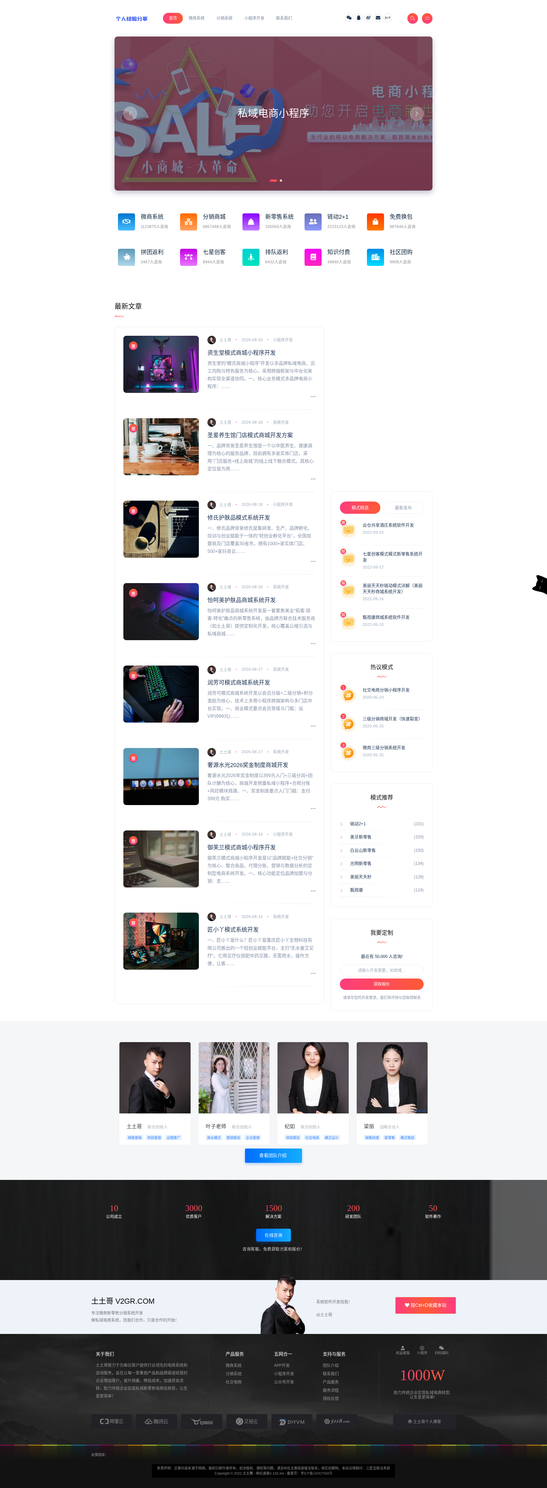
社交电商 (234, 1382)
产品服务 (331, 1382)
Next (417, 113)
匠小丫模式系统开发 (233, 930)
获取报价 (382, 984)
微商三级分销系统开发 (384, 747)
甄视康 (356, 889)
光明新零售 (361, 863)
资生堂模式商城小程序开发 (241, 353)
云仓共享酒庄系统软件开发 (388, 525)
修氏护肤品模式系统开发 (238, 518)
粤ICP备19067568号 (316, 1473)
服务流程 (331, 1390)
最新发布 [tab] (403, 507)
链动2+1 (358, 823)
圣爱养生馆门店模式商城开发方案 (250, 435)
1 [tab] (270, 180)
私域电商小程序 (273, 113)
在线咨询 (273, 1235)
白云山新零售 (363, 850)
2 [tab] (280, 180)
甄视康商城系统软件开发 (386, 617)
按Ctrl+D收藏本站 (427, 1305)
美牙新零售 (361, 836)
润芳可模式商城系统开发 (238, 683)
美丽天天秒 (361, 876)
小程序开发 (283, 339)
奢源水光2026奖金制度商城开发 (247, 765)
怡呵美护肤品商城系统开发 (241, 600)
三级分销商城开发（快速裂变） (393, 718)
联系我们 (331, 1373)
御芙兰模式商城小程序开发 (241, 847)
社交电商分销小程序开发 (386, 690)
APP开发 (282, 1365)
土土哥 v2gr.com (123, 1301)
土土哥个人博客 (426, 1421)
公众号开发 (284, 1382)
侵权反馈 (331, 1398)
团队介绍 (331, 1365)
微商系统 (234, 1365)
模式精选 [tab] (360, 507)
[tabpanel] (273, 114)
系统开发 (281, 422)
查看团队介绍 (273, 1155)
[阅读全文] (313, 397)
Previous (130, 113)
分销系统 (234, 1373)
